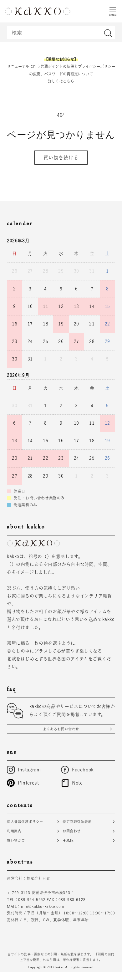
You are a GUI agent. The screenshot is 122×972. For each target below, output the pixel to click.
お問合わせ (72, 831)
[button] (112, 11)
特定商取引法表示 (77, 821)
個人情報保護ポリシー (25, 821)
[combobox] (61, 32)
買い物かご (16, 840)
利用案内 (14, 831)
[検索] (108, 33)
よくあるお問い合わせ (61, 729)
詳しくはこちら (61, 81)
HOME (68, 840)
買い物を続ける (61, 157)
